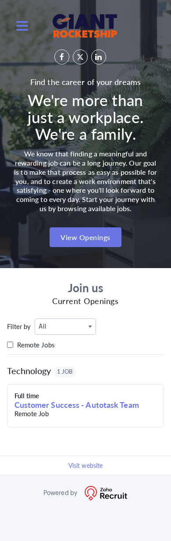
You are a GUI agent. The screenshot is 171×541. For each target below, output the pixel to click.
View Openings (85, 237)
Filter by (19, 326)
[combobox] (65, 326)
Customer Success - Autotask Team (76, 405)
